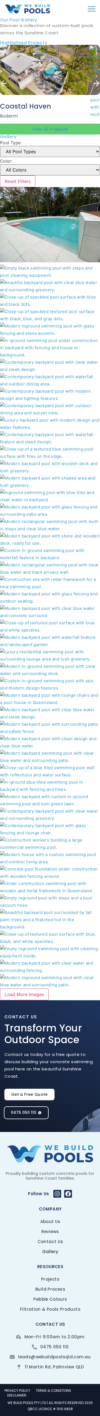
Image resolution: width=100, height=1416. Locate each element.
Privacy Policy (17, 1390)
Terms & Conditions (53, 1390)
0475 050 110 (54, 1347)
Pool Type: (11, 143)
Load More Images (24, 994)
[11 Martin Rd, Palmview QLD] (18, 1366)
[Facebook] (68, 1194)
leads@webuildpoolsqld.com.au (54, 1357)
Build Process (50, 1289)
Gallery (50, 1251)
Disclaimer (16, 1395)
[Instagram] (57, 1194)
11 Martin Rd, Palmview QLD (54, 1367)
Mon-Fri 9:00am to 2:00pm (54, 1337)
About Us (50, 1221)
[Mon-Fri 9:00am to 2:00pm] (18, 1336)
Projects (50, 1279)
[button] (3, 83)
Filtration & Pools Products (50, 1309)
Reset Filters (18, 181)
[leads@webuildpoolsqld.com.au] (12, 1356)
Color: (6, 161)
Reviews (50, 1231)
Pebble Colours (50, 1299)
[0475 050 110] (34, 1346)
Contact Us (50, 1241)
